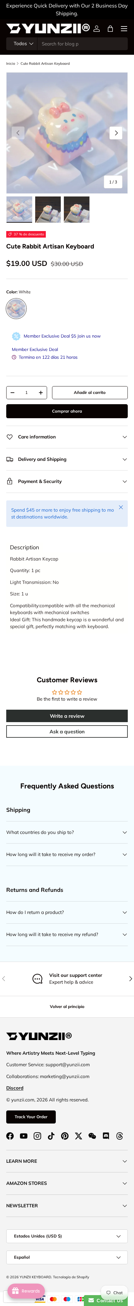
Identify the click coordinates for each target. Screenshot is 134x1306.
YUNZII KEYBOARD (35, 1277)
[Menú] (124, 28)
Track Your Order (31, 1116)
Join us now (89, 336)
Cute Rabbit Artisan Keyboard (45, 63)
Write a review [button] (67, 716)
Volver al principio (67, 1006)
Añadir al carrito (90, 392)
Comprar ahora (67, 411)
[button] (110, 28)
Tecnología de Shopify (71, 1277)
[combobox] (67, 43)
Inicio (10, 63)
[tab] (24, 547)
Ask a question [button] (67, 731)
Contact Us (108, 1300)
